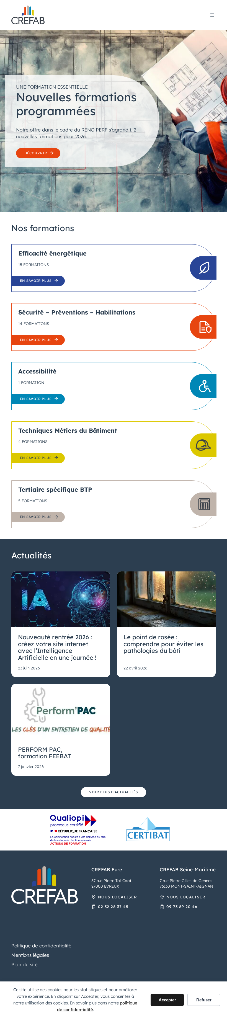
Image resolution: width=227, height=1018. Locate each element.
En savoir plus (35, 281)
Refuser (203, 1000)
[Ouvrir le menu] (212, 15)
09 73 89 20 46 (181, 906)
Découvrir (35, 153)
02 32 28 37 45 (113, 906)
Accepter (167, 1000)
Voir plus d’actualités (113, 792)
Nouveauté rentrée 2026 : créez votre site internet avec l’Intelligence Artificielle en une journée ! (57, 647)
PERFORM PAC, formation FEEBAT (44, 753)
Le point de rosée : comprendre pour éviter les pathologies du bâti (163, 644)
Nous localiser (117, 897)
